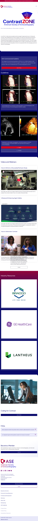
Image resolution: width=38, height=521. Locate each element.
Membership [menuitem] (3, 502)
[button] (35, 429)
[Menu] (33, 6)
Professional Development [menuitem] (6, 495)
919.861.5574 (3, 479)
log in (23, 0)
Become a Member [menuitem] (19, 483)
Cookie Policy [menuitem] (3, 510)
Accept (19, 267)
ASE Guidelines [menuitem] (4, 505)
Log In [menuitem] (19, 486)
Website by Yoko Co (4, 519)
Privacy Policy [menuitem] (3, 508)
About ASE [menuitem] (3, 500)
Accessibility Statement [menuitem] (6, 513)
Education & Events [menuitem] (5, 490)
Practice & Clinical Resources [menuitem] (7, 493)
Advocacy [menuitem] (3, 498)
